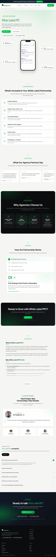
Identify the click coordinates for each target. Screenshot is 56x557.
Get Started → (28, 317)
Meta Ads (31, 533)
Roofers (3, 550)
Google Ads (32, 531)
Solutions (19, 5)
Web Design (32, 537)
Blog (35, 5)
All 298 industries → (5, 552)
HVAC (3, 547)
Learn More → (39, 1)
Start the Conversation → (28, 512)
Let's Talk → (50, 5)
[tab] (30, 259)
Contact (31, 550)
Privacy (49, 555)
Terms (46, 555)
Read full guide (27, 383)
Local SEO (31, 535)
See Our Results (16, 31)
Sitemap (53, 555)
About (39, 5)
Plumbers (3, 545)
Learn (32, 5)
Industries (26, 5)
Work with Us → (6, 31)
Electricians (4, 548)
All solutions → (32, 538)
